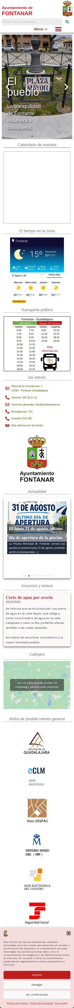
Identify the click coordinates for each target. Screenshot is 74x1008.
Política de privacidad (41, 1003)
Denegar (37, 984)
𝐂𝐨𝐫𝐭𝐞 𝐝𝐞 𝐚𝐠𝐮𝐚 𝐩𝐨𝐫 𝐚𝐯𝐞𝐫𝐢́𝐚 (29, 597)
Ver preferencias (37, 994)
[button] (68, 933)
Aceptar (37, 974)
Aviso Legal (61, 1003)
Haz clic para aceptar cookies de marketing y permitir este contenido (37, 684)
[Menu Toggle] (58, 29)
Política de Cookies (17, 1003)
